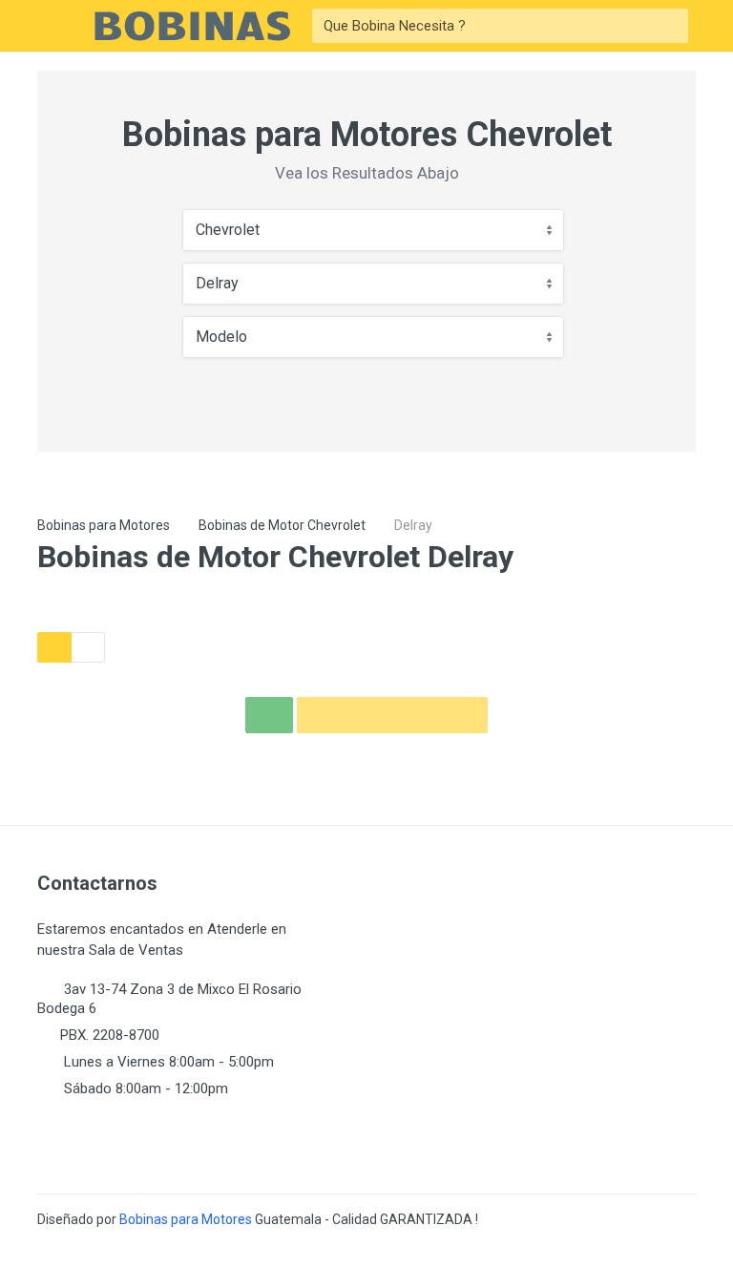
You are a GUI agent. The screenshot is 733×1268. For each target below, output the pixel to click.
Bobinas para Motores (103, 525)
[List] (88, 647)
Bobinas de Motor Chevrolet (282, 525)
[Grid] (54, 647)
